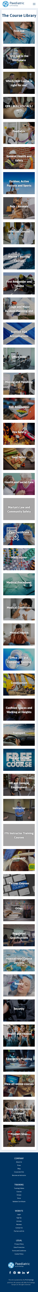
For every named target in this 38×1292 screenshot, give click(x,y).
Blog (19, 1168)
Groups (19, 1195)
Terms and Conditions (19, 1250)
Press (19, 1165)
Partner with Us (19, 1231)
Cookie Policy (19, 1254)
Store (19, 1198)
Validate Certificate (19, 1201)
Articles (19, 1221)
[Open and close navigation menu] (34, 4)
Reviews (19, 1224)
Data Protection (19, 1247)
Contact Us (19, 1228)
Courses (19, 1191)
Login (19, 1214)
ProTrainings (29, 1280)
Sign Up (19, 1218)
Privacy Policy (19, 1244)
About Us (19, 1162)
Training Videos (19, 1188)
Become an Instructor (19, 1175)
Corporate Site (19, 1172)
